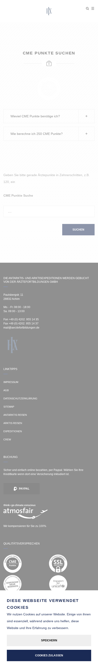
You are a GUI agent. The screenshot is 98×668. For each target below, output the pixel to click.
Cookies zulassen (49, 655)
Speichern (49, 640)
